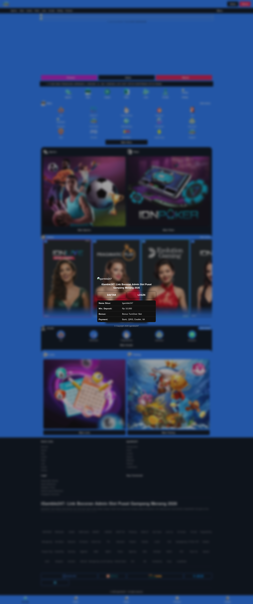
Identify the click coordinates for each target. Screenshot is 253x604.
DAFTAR (111, 295)
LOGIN (141, 295)
